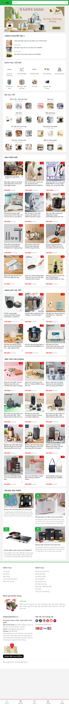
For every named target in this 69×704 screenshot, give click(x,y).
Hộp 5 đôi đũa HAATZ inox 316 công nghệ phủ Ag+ (13, 276)
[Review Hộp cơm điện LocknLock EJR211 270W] (50, 504)
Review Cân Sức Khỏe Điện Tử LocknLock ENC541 (17, 509)
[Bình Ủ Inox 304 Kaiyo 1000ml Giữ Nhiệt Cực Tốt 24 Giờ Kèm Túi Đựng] (55, 433)
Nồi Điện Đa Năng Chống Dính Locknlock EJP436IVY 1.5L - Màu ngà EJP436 (13, 346)
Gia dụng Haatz (40, 576)
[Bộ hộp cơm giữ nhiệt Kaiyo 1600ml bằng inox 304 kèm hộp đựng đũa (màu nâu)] (13, 433)
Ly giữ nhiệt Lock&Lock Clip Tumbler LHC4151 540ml (34, 314)
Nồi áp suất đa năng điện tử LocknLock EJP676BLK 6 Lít (34, 345)
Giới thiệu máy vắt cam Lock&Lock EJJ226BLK (28, 47)
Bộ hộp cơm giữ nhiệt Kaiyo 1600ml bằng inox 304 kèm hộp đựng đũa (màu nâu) (13, 446)
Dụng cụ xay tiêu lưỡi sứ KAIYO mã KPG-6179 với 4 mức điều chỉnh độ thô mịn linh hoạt (55, 246)
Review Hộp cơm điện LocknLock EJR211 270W (49, 517)
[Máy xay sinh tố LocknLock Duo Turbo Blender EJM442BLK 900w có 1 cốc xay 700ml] (55, 264)
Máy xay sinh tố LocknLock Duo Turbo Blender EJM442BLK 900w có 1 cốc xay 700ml (55, 277)
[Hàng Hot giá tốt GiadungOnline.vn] (34, 19)
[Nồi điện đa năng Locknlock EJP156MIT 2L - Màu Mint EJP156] (55, 302)
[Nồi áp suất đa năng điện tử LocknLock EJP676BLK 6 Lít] (34, 333)
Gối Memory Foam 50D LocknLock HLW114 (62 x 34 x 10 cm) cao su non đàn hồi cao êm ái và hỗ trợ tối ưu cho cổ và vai (13, 215)
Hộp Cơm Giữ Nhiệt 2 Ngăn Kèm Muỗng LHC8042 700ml (34, 477)
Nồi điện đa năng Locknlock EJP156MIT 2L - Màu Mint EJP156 (55, 315)
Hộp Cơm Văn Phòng (42, 591)
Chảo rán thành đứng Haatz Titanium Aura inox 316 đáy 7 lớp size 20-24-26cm (34, 277)
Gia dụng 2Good (40, 581)
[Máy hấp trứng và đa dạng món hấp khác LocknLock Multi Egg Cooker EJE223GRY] (13, 171)
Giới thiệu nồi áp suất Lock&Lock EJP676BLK (27, 54)
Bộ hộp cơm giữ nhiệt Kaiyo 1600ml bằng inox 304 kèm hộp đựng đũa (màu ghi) (34, 446)
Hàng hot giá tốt (13, 290)
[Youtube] (47, 620)
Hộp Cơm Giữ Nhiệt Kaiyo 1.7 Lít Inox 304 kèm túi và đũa (13, 477)
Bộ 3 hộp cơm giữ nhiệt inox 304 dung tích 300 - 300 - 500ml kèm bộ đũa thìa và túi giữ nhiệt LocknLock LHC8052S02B (55, 415)
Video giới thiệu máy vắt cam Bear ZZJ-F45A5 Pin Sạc (30, 41)
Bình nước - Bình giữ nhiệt (43, 586)
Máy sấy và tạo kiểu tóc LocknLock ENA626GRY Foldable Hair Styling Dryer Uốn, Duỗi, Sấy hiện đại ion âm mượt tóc (13, 246)
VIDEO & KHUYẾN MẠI (13, 36)
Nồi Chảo (38, 589)
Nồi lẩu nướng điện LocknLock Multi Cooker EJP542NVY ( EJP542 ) (12, 315)
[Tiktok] (40, 620)
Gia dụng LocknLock (42, 571)
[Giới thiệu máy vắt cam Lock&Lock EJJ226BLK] (8, 50)
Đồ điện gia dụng (41, 584)
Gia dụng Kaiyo (40, 574)
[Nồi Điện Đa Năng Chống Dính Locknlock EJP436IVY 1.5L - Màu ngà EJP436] (13, 333)
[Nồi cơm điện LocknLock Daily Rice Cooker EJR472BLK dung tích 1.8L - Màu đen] (55, 202)
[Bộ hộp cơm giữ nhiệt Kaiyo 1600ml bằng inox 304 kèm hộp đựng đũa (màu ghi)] (34, 433)
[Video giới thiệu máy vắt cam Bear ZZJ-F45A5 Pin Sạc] (8, 43)
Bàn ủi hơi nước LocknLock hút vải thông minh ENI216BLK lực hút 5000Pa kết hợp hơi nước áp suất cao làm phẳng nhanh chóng (34, 183)
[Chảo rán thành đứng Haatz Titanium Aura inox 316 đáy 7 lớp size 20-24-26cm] (34, 264)
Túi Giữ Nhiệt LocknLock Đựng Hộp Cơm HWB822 (54, 476)
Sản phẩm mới (10, 157)
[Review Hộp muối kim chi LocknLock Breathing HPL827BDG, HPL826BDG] (50, 534)
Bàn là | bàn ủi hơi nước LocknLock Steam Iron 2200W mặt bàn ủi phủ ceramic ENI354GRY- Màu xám (33, 215)
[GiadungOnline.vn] (5, 3)
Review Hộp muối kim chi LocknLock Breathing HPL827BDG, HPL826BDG (47, 545)
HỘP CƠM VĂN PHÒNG (14, 359)
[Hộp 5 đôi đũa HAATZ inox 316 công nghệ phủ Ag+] (13, 264)
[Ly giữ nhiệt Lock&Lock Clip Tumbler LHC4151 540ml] (34, 302)
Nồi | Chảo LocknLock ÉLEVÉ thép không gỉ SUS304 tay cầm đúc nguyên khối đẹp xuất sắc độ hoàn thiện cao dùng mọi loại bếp (33, 246)
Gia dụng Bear (40, 579)
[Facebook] (36, 620)
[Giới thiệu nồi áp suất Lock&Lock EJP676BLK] (8, 56)
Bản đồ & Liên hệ (8, 581)
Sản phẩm (6, 574)
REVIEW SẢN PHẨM (12, 490)
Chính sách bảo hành (10, 579)
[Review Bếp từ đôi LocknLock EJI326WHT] (19, 537)
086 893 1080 (13, 631)
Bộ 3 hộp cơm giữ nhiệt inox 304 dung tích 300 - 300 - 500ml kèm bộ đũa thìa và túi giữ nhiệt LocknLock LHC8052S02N (13, 415)
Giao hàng (6, 576)
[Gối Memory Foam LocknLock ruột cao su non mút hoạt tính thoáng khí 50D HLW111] (55, 333)
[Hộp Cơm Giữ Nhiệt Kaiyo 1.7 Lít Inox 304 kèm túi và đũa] (13, 465)
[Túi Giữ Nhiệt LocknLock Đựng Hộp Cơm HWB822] (55, 465)
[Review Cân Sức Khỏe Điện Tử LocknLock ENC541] (19, 500)
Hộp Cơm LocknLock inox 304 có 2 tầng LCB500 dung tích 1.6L (34, 384)
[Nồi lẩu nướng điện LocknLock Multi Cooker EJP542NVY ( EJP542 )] (13, 302)
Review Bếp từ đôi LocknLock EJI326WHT (18, 550)
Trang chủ (6, 571)
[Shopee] (51, 620)
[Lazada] (54, 620)
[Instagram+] (44, 620)
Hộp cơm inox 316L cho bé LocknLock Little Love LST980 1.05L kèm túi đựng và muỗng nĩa (13, 384)
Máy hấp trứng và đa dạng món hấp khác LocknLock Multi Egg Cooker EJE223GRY (13, 183)
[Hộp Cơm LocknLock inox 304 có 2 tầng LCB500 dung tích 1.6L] (34, 371)
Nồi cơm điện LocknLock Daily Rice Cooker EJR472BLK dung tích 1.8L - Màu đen (55, 215)
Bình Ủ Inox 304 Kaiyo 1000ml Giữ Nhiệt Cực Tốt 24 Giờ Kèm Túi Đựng (54, 446)
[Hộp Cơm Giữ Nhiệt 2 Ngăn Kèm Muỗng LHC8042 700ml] (34, 465)
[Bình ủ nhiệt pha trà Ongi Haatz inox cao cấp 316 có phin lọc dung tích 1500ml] (55, 371)
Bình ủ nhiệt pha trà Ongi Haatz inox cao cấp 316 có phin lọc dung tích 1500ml (55, 384)
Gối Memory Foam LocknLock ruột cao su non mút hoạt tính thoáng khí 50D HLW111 (55, 346)
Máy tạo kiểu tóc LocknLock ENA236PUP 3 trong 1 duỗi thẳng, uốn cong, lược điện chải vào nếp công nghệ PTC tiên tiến (55, 183)
